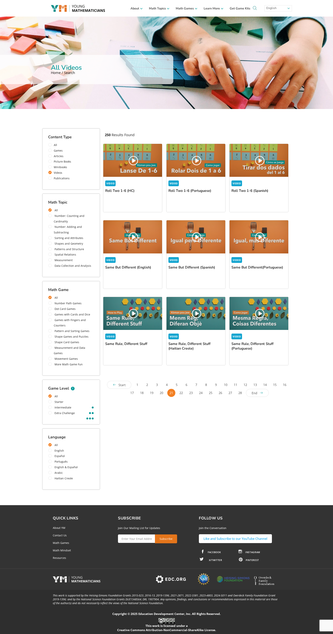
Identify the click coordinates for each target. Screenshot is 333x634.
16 (284, 385)
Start (122, 385)
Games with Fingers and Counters (70, 322)
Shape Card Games (66, 342)
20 (161, 393)
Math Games (185, 8)
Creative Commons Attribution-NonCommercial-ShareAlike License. (166, 630)
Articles (58, 156)
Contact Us (60, 535)
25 (210, 393)
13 (255, 385)
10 (225, 385)
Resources (59, 558)
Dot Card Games (65, 309)
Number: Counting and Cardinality (69, 218)
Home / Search (63, 72)
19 (151, 393)
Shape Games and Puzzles (71, 336)
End (254, 393)
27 (230, 393)
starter (58, 402)
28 (240, 393)
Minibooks (60, 167)
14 (265, 385)
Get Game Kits (240, 8)
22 (181, 393)
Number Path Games (68, 303)
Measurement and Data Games (69, 350)
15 (275, 385)
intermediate (62, 407)
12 (245, 385)
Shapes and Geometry (68, 243)
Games (58, 150)
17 (132, 393)
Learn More (212, 8)
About (135, 8)
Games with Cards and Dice (72, 314)
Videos (58, 172)
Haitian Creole (63, 478)
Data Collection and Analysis (72, 266)
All (55, 145)
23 (191, 393)
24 (201, 393)
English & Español (66, 467)
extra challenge (64, 413)
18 (142, 393)
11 (235, 385)
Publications (62, 178)
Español (59, 456)
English (271, 8)
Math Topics (158, 8)
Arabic (58, 473)
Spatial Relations (65, 254)
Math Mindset (62, 550)
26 (220, 393)
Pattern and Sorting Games (71, 331)
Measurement (63, 260)
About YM (59, 528)
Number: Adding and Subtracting (68, 229)
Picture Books (62, 161)
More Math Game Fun (68, 364)
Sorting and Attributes (68, 238)
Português (61, 461)
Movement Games (66, 359)
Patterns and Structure (69, 249)
